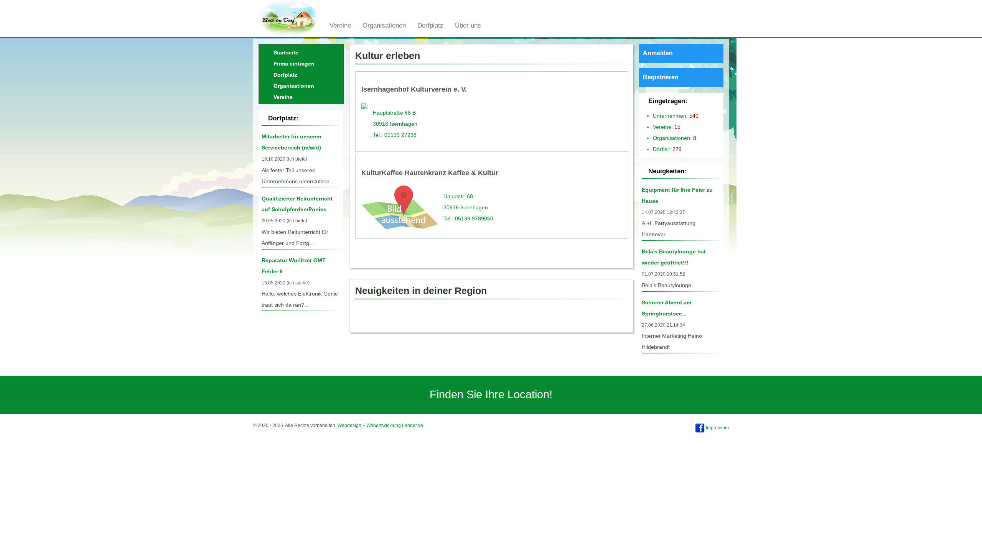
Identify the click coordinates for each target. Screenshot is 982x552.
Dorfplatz (430, 25)
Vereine (340, 25)
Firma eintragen (294, 64)
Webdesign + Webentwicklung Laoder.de (380, 425)
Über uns (468, 25)
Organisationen (384, 25)
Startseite (286, 52)
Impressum (717, 428)
